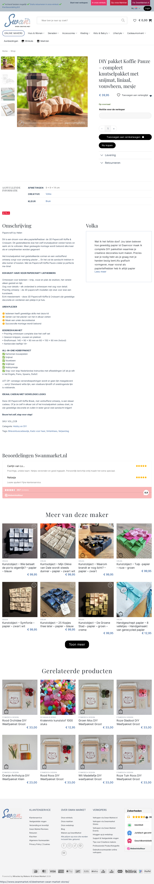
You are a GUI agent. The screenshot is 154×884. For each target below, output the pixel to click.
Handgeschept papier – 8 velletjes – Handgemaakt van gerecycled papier (132, 626)
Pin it (7, 213)
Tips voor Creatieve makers (104, 842)
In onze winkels (99, 3)
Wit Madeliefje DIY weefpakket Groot (90, 777)
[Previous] (22, 92)
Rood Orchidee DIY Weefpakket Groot (14, 722)
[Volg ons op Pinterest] (80, 845)
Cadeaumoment (135, 33)
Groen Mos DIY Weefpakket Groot (90, 722)
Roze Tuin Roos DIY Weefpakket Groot (129, 777)
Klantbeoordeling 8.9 (11, 7)
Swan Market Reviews (38, 829)
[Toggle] (102, 155)
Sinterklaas (51, 431)
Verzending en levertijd (39, 825)
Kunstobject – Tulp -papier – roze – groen (133, 566)
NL (132, 8)
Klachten (33, 836)
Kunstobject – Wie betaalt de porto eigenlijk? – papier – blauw (19, 568)
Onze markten (67, 821)
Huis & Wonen (35, 33)
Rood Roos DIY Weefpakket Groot (52, 777)
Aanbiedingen (11, 41)
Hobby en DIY (20, 426)
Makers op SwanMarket (71, 833)
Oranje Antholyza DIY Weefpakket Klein (16, 777)
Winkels (29, 41)
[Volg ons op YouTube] (64, 853)
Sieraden (52, 33)
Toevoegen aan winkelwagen (123, 137)
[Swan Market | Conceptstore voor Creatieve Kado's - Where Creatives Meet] (17, 20)
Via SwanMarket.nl (140, 3)
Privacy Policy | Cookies (39, 844)
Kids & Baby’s (101, 33)
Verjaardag (63, 431)
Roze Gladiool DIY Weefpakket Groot (128, 722)
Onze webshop (67, 825)
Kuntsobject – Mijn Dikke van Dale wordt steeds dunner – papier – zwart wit (57, 568)
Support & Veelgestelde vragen (106, 838)
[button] (148, 8)
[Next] (82, 92)
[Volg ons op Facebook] (64, 845)
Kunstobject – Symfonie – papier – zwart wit (18, 624)
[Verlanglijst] (134, 20)
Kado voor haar (37, 431)
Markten (44, 41)
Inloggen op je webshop (103, 834)
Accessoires (68, 33)
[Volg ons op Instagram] (69, 845)
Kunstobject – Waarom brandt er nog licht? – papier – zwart (93, 568)
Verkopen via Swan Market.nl (105, 817)
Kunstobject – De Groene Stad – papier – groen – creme (94, 626)
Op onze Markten (119, 3)
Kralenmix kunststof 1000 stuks (56, 722)
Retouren (33, 833)
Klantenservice (35, 817)
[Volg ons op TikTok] (75, 845)
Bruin (48, 201)
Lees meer (100, 271)
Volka (48, 194)
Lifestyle (117, 33)
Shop (13, 51)
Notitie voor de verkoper (112, 109)
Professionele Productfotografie (106, 846)
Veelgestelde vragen (37, 821)
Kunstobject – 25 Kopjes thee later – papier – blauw (57, 624)
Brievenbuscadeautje (18, 431)
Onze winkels (66, 817)
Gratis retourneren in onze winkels (44, 4)
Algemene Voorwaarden (39, 840)
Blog (63, 829)
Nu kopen (107, 145)
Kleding (84, 33)
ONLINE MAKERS (13, 33)
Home (5, 51)
